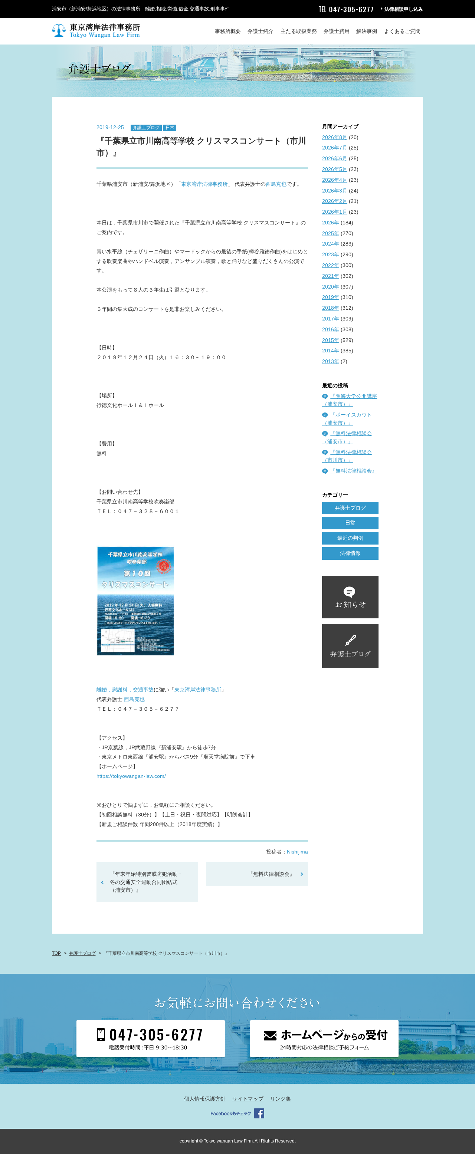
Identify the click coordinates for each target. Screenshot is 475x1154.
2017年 (330, 319)
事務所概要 (228, 31)
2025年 (330, 233)
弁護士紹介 (260, 31)
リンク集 (280, 1099)
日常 (170, 127)
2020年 (330, 287)
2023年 (330, 254)
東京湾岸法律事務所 (204, 184)
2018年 (330, 308)
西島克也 (276, 184)
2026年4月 (334, 180)
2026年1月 (334, 212)
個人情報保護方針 (205, 1099)
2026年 (330, 223)
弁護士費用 (337, 31)
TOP (56, 953)
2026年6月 (334, 158)
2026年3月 (334, 191)
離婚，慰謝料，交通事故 (125, 690)
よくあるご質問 (402, 31)
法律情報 (350, 553)
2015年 (330, 340)
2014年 (330, 351)
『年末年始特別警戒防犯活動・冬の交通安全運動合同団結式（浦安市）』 (146, 882)
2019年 (330, 297)
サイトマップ (247, 1099)
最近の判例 (350, 538)
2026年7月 (334, 148)
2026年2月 (334, 201)
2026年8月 (334, 137)
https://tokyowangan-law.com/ (131, 776)
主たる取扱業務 (299, 31)
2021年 (330, 276)
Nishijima (297, 852)
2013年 (330, 361)
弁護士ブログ (146, 127)
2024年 (330, 244)
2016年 (330, 329)
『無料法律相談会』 (271, 874)
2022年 (330, 265)
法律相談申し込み (403, 9)
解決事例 (366, 31)
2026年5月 (334, 169)
